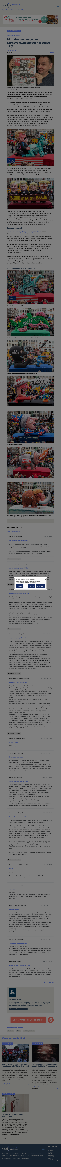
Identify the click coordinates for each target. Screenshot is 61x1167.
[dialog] (30, 583)
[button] (58, 7)
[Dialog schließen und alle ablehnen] (45, 579)
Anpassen (19, 586)
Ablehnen (31, 586)
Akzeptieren (40, 586)
